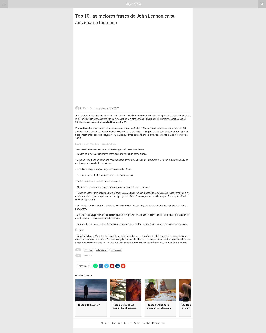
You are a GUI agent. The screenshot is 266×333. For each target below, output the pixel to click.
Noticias (105, 323)
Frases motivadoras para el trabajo (98, 144)
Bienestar (116, 323)
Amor (136, 323)
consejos (88, 250)
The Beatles (116, 250)
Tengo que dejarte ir (89, 305)
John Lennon (101, 250)
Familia (145, 323)
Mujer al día (133, 4)
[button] (4, 4)
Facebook (160, 323)
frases (87, 255)
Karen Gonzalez (90, 108)
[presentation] (185, 299)
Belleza (127, 323)
